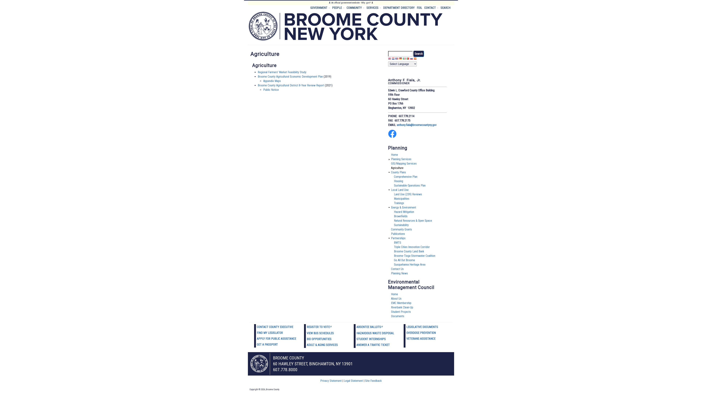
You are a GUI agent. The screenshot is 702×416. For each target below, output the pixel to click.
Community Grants (401, 229)
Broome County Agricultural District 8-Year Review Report (291, 85)
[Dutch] (393, 59)
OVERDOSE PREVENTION (421, 333)
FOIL (419, 8)
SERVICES (373, 8)
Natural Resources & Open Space (413, 220)
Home (394, 154)
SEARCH (445, 8)
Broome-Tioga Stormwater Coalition (414, 256)
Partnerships (398, 238)
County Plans (398, 172)
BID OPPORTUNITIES (319, 339)
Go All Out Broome (404, 260)
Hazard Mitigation (404, 212)
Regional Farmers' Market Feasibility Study (282, 72)
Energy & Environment (403, 207)
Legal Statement (353, 381)
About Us (396, 298)
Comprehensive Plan (405, 176)
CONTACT (430, 8)
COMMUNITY (355, 8)
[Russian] (411, 59)
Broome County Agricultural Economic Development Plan (290, 76)
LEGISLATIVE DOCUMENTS (422, 327)
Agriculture (397, 168)
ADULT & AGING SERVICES (322, 345)
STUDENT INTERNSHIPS (371, 339)
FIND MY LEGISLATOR (270, 333)
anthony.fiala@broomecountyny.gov (417, 125)
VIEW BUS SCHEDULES (320, 333)
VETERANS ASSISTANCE (420, 338)
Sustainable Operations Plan (410, 185)
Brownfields (400, 216)
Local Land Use (400, 190)
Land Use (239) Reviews (408, 194)
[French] (396, 59)
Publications (398, 234)
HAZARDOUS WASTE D (370, 333)
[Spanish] (415, 59)
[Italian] (404, 59)
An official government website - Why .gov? (351, 2)
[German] (400, 59)
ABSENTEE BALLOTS (368, 327)
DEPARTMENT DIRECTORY (399, 8)
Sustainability (401, 225)
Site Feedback (373, 381)
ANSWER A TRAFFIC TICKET (373, 345)
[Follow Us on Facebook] (392, 137)
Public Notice (271, 90)
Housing (398, 181)
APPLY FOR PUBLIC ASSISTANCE (276, 338)
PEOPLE (337, 8)
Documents (397, 316)
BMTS (397, 242)
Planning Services (401, 159)
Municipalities (401, 198)
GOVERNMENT (319, 8)
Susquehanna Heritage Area (409, 264)
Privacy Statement (331, 381)
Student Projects (401, 312)
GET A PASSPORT (267, 344)
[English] (389, 59)
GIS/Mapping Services (404, 163)
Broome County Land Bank (409, 251)
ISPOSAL (389, 333)
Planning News (399, 273)
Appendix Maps (272, 81)
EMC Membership (401, 303)
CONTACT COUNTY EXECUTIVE (275, 327)
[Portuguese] (407, 59)
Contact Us (397, 269)
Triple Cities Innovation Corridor (412, 247)
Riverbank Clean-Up (402, 307)
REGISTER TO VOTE (318, 327)
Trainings (399, 203)
